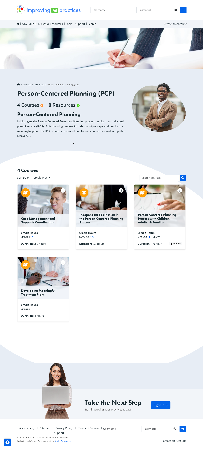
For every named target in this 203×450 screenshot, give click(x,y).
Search (92, 24)
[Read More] (72, 143)
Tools (69, 24)
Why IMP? (28, 24)
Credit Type (40, 177)
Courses (28, 105)
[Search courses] (183, 178)
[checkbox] (175, 10)
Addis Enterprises (63, 441)
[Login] (183, 10)
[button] (7, 442)
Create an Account (175, 24)
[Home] (17, 24)
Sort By (22, 177)
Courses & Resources (49, 24)
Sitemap (45, 428)
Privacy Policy (64, 428)
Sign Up (159, 405)
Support (80, 24)
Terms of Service (88, 428)
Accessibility (27, 428)
